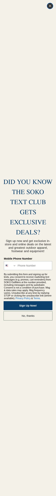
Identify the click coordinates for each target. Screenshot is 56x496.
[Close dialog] (50, 6)
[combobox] (10, 265)
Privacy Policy (23, 298)
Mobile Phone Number (18, 258)
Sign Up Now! (28, 305)
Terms (36, 298)
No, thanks (28, 315)
